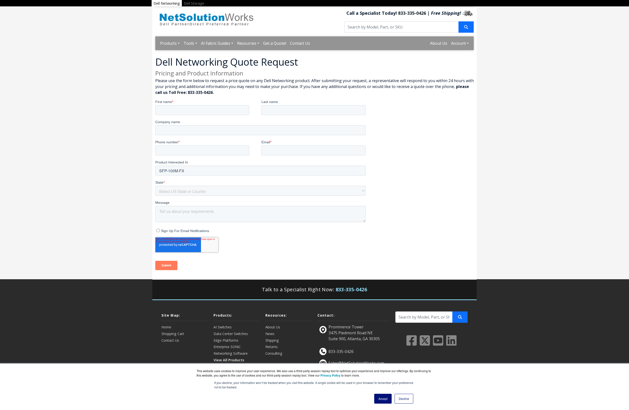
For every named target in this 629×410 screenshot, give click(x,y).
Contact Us (300, 43)
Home (166, 327)
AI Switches (223, 327)
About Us (438, 43)
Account (458, 43)
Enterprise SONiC (227, 346)
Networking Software (231, 353)
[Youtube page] (438, 343)
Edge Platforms (226, 340)
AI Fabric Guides (215, 43)
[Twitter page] (425, 343)
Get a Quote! (274, 43)
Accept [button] (382, 398)
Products (168, 43)
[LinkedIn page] (451, 343)
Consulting (273, 353)
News (269, 333)
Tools (189, 43)
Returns (271, 346)
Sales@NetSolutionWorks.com (356, 363)
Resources (246, 43)
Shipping (272, 340)
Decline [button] (404, 398)
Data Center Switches (231, 333)
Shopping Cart (172, 333)
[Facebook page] (411, 343)
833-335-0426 (412, 13)
